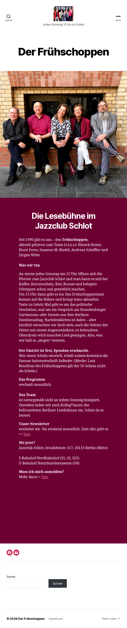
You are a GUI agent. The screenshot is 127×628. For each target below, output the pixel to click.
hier (27, 434)
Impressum (56, 618)
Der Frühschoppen (31, 618)
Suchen (11, 576)
